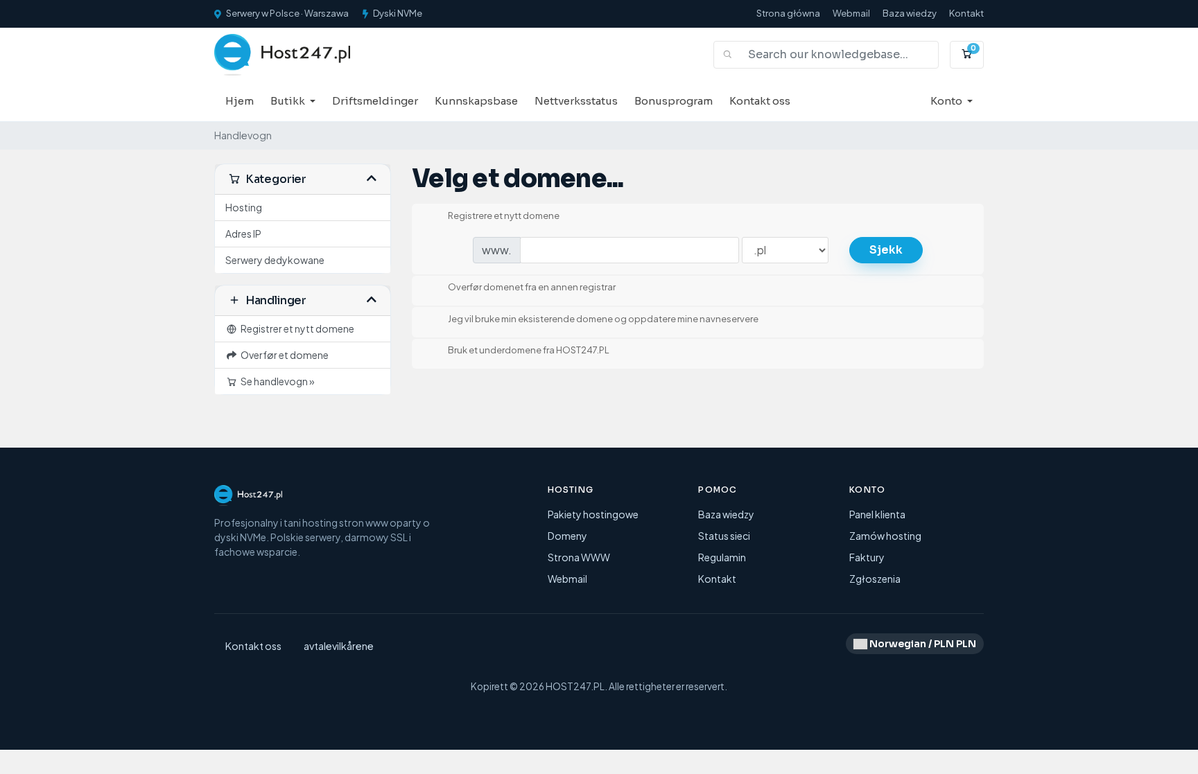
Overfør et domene (283, 355)
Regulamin (722, 557)
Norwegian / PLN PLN (921, 643)
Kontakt (966, 13)
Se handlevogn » (276, 381)
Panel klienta (877, 514)
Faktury (867, 557)
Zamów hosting (885, 535)
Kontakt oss (759, 100)
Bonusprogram (673, 100)
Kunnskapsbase (476, 100)
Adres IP (243, 233)
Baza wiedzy (910, 13)
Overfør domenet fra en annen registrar (532, 287)
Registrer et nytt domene (296, 328)
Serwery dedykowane (274, 260)
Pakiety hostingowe (593, 514)
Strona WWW (579, 557)
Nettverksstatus (576, 100)
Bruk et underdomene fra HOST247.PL (528, 350)
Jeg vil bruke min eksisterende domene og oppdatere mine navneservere (603, 318)
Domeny (567, 535)
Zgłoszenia (875, 578)
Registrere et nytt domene (503, 215)
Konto (947, 100)
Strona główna (788, 13)
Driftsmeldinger (375, 100)
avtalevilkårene (339, 646)
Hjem (239, 100)
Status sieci (724, 535)
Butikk (288, 100)
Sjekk (886, 250)
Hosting (243, 207)
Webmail (851, 13)
